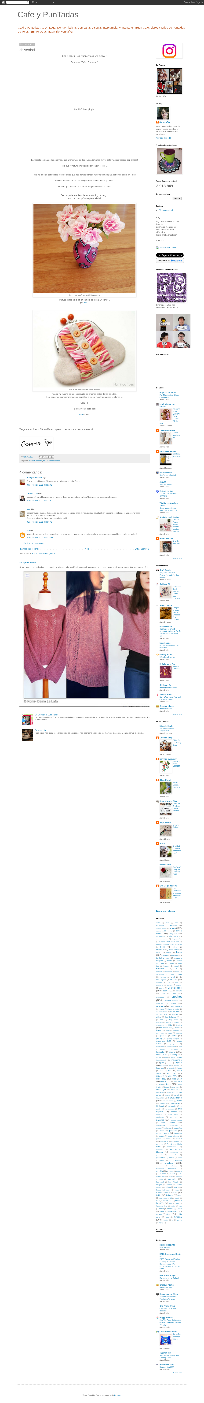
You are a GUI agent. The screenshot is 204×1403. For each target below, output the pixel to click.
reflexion (174, 1166)
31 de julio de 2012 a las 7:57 (39, 501)
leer (169, 1071)
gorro (174, 1036)
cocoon (161, 988)
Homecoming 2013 (167, 1367)
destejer (161, 1009)
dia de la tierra (161, 1012)
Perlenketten (165, 865)
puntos (171, 1157)
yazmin (165, 1220)
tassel (167, 1193)
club (176, 982)
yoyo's (179, 1220)
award (158, 944)
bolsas (165, 955)
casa (180, 974)
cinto (168, 982)
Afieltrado (173, 925)
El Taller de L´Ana (167, 664)
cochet (169, 985)
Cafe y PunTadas (48, 14)
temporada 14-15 (165, 1198)
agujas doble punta (164, 931)
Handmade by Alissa (169, 1294)
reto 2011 (162, 1174)
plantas (168, 1139)
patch (158, 1133)
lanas (180, 1068)
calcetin (159, 971)
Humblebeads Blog (168, 801)
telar (180, 1195)
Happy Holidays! (166, 709)
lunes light (161, 1090)
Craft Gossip (165, 570)
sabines (179, 1176)
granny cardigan (173, 1038)
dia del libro (174, 1012)
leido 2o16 (178, 1081)
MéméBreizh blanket (167, 657)
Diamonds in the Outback (169, 1278)
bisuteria (160, 950)
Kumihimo (160, 1068)
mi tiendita (172, 1106)
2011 (158, 923)
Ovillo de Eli (165, 584)
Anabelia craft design (169, 517)
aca (85, 302)
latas (161, 1071)
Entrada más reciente (29, 549)
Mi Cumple (160, 1106)
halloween (160, 1046)
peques (161, 1136)
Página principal (166, 210)
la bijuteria (171, 1068)
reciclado (169, 1163)
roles (171, 1176)
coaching (159, 985)
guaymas (173, 1044)
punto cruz (160, 1157)
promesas (174, 1152)
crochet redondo (171, 1001)
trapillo (173, 1206)
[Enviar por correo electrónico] (40, 457)
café (176, 969)
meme (179, 1101)
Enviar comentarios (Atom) (43, 553)
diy (181, 1017)
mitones (174, 1112)
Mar (28, 509)
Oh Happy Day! (166, 685)
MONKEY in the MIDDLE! (176, 763)
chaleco (173, 980)
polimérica (164, 1141)
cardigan (171, 974)
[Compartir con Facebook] (49, 457)
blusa (158, 952)
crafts (174, 993)
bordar (169, 961)
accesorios (160, 925)
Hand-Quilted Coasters (168, 687)
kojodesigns (165, 643)
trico (180, 1206)
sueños (159, 1193)
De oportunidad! (28, 562)
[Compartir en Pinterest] (52, 457)
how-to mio (161, 1054)
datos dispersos (176, 1006)
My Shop (174, 1117)
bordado (174, 955)
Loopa (166, 1087)
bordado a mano (162, 958)
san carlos (172, 1179)
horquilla (160, 1052)
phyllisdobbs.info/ (167, 1245)
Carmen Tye (164, 122)
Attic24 (163, 482)
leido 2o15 (164, 1081)
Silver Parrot (165, 780)
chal (173, 977)
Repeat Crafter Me (168, 392)
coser (165, 990)
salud (161, 1179)
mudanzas (160, 1117)
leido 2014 (172, 1076)
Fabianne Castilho (168, 451)
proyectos (159, 1155)
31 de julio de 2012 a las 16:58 (40, 538)
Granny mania (166, 655)
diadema (39, 461)
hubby (174, 1055)
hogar (162, 1049)
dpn (161, 1020)
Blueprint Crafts (167, 1365)
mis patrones (170, 1109)
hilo (180, 1046)
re (170, 1160)
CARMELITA (32, 493)
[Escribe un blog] (43, 457)
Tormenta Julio (161, 1206)
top (177, 1203)
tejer (175, 1192)
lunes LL (174, 1090)
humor (158, 1057)
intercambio (176, 1060)
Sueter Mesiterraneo (177, 435)
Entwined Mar (166, 473)
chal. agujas (161, 980)
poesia (179, 1139)
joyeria (179, 1063)
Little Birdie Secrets (169, 1332)
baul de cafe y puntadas (173, 944)
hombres (174, 1049)
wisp (167, 1217)
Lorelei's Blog (166, 738)
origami (158, 1128)
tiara (158, 1201)
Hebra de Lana (166, 538)
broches (166, 966)
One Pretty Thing (167, 1306)
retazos (179, 1171)
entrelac (169, 1022)
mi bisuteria (174, 1103)
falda (170, 1025)
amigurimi (173, 933)
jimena (170, 1063)
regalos (170, 1171)
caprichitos (160, 974)
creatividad (160, 997)
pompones (175, 1141)
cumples (160, 1006)
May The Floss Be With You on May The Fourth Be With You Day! (170, 1322)
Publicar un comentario (33, 543)
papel (162, 1131)
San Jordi (160, 1182)
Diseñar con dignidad (168, 475)
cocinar (179, 985)
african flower (161, 928)
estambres (160, 1025)
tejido (158, 1195)
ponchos (159, 1144)
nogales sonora (176, 1120)
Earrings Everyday (168, 759)
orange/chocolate (34, 477)
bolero (168, 952)
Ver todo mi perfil (163, 138)
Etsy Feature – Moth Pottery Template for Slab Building (169, 575)
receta (178, 1160)
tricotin (161, 1209)
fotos (168, 1030)
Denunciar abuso (165, 911)
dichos (158, 1017)
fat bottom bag (165, 1028)
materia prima (168, 1101)
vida (168, 1214)
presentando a (172, 1147)
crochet (32, 461)
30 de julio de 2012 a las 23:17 (40, 485)
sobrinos (167, 1187)
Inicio (86, 549)
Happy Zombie (166, 1318)
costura (179, 991)
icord (166, 1057)
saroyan (159, 1185)
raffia (180, 1157)
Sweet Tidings (166, 605)
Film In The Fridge (167, 1275)
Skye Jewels (165, 822)
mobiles (159, 1114)
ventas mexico (173, 1211)
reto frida (172, 1174)
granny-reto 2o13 (163, 1041)
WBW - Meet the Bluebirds (176, 785)
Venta (162, 1211)
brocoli (176, 966)
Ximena (178, 1217)
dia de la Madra (173, 1009)
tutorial (179, 1209)
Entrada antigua (142, 549)
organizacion (173, 1125)
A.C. (167, 923)
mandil (176, 1095)
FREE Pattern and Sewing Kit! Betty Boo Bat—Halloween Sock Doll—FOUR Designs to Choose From (170, 1263)
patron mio (178, 1133)
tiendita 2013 (167, 1201)
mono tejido (173, 1114)
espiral (177, 1022)
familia (179, 1025)
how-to (45, 461)
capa (177, 971)
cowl (163, 993)
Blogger (117, 1395)
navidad (160, 1120)
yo (172, 1220)
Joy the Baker (166, 694)
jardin (162, 1063)
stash (177, 1190)
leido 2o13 (177, 1079)
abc (176, 923)
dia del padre (161, 1014)
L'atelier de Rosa (167, 430)
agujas (172, 928)
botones (171, 963)
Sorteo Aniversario (163, 1190)
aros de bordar (162, 939)
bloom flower (174, 950)
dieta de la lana (170, 1017)
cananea (168, 971)
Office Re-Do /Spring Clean (177, 742)
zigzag (161, 1223)
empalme (159, 1022)
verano (159, 1214)
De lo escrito (40, 730)
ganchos (163, 1036)
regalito (159, 1171)
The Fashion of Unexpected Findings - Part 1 (177, 893)
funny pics (160, 1033)
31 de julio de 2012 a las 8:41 (39, 522)
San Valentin (173, 1182)
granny (159, 1038)
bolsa (179, 952)
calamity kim (165, 1353)
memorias (163, 1103)
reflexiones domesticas (166, 1168)
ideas (173, 1057)
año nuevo (173, 936)
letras (161, 1084)
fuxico (170, 1033)
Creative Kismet (167, 706)
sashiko (169, 1185)
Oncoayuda (160, 1125)
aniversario (160, 936)
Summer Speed (165, 484)
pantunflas (178, 1128)
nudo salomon (168, 1123)
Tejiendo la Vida (167, 491)
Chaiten (163, 977)
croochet (159, 1003)
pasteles (173, 1131)
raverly (162, 1160)
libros (168, 1084)
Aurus (162, 843)
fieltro (177, 1028)
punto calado (173, 1155)
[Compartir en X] (46, 457)
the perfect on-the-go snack (177, 1336)
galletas (179, 1033)
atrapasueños (176, 939)
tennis (177, 1198)
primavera (159, 1149)
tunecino (170, 1209)
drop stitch (173, 1020)
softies (176, 1187)
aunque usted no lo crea (169, 941)
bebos (175, 947)
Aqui (81, 414)
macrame (160, 1092)
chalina (159, 982)
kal (170, 1065)
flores (158, 1030)
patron (166, 1133)
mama (167, 1095)
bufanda (160, 968)
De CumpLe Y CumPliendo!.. (47, 715)
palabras (167, 1128)
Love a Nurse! (165, 1247)
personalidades (173, 1136)
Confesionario (175, 987)
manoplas (160, 1098)
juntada (163, 1065)
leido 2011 (160, 1076)
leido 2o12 (161, 1079)
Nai (28, 530)
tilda (170, 1203)
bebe (162, 947)
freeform (176, 1030)
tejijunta (169, 1195)
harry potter (171, 1046)
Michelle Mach (166, 726)
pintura (158, 1139)
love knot (175, 1087)
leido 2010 (172, 1073)
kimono (176, 1065)
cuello (173, 1003)
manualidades (54, 461)
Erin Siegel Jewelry (168, 886)
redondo (159, 1166)
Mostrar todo (177, 558)
